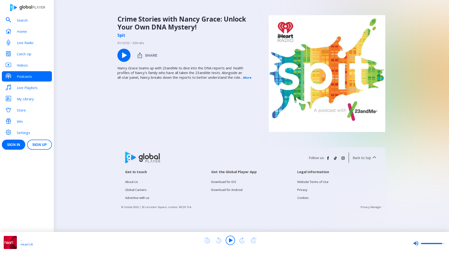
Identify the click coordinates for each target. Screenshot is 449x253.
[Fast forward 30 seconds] (242, 240)
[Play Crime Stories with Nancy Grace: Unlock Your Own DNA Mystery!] (123, 55)
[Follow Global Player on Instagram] (343, 160)
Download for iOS (223, 182)
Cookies (303, 198)
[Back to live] (253, 240)
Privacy (302, 190)
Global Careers (136, 190)
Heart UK (27, 244)
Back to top (362, 157)
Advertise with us (137, 198)
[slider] (428, 243)
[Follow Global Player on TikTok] (335, 160)
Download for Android (227, 190)
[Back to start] (207, 240)
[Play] (230, 240)
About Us (131, 182)
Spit (121, 35)
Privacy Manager (371, 206)
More (247, 77)
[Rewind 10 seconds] (218, 240)
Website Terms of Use (313, 182)
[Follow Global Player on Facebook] (328, 160)
